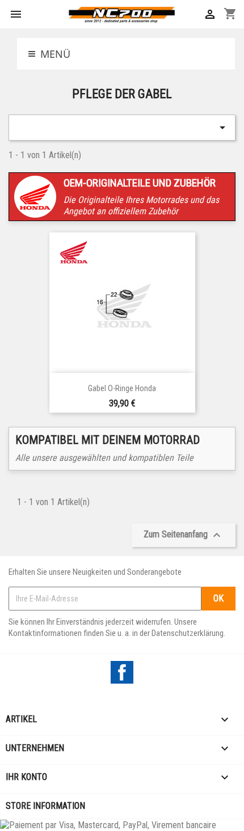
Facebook (122, 672)
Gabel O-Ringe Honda (122, 388)
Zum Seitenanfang (184, 535)
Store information (45, 805)
